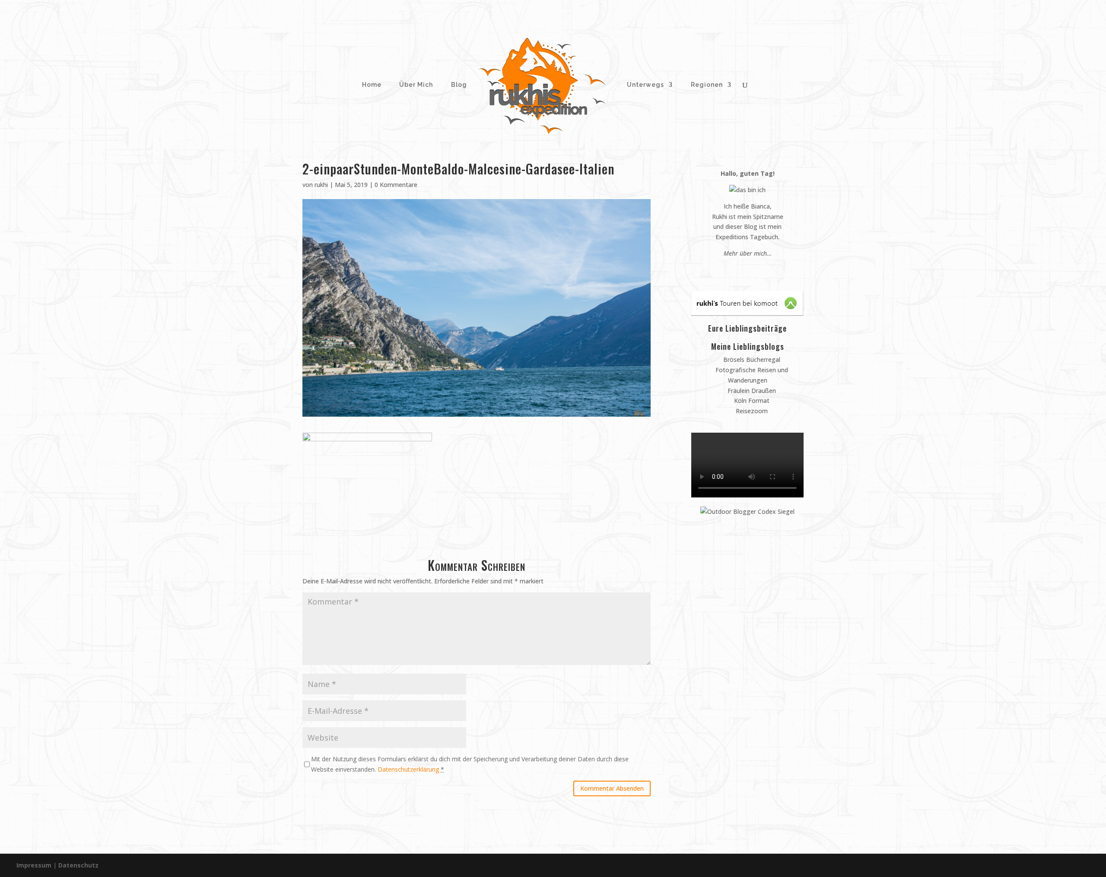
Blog (459, 85)
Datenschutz (78, 865)
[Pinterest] (735, 270)
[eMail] (727, 270)
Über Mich (415, 85)
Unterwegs (644, 85)
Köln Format (750, 400)
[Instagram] (743, 270)
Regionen (707, 85)
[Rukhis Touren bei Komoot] (747, 313)
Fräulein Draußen (751, 390)
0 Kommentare (396, 184)
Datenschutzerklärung (408, 769)
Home (370, 85)
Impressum (33, 865)
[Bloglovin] (759, 270)
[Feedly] (768, 270)
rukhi (321, 184)
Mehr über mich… (748, 253)
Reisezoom (751, 411)
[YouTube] (751, 270)
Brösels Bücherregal (750, 359)
